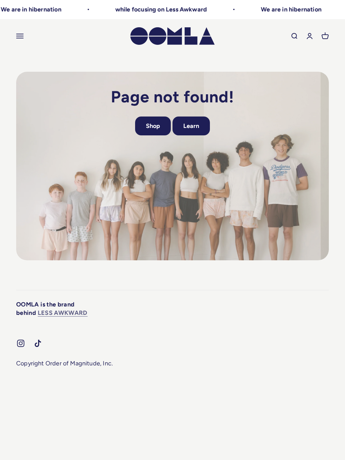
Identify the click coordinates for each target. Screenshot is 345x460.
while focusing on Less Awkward (152, 9)
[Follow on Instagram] (20, 343)
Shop (153, 126)
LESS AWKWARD (63, 313)
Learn (191, 126)
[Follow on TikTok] (37, 343)
